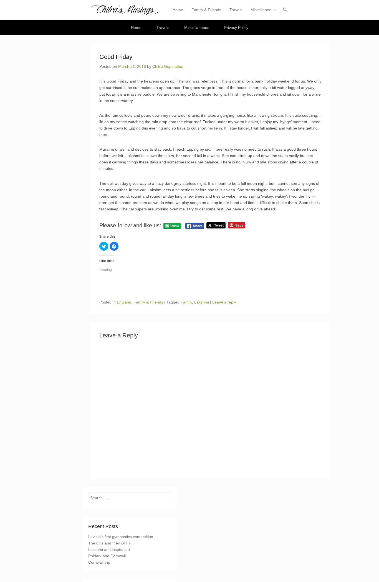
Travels (235, 10)
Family (186, 302)
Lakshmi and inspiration (109, 549)
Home (178, 10)
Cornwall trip (99, 562)
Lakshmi (201, 302)
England (124, 302)
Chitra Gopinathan (168, 66)
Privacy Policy (236, 27)
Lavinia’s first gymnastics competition (120, 536)
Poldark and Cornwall (107, 556)
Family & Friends (206, 10)
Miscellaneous (263, 10)
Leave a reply (224, 302)
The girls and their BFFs (109, 543)
